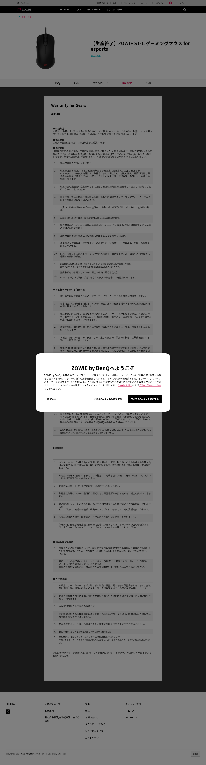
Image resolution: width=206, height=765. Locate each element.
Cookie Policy (125, 385)
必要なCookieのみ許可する (108, 399)
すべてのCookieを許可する (145, 399)
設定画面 (51, 399)
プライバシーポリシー (150, 385)
